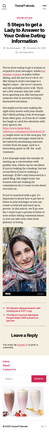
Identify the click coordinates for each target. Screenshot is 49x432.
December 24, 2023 (36, 48)
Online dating (25, 18)
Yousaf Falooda (24, 5)
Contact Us (9, 369)
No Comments (26, 52)
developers (15, 48)
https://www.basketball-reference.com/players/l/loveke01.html (24, 132)
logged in (22, 344)
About (6, 365)
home (6, 361)
